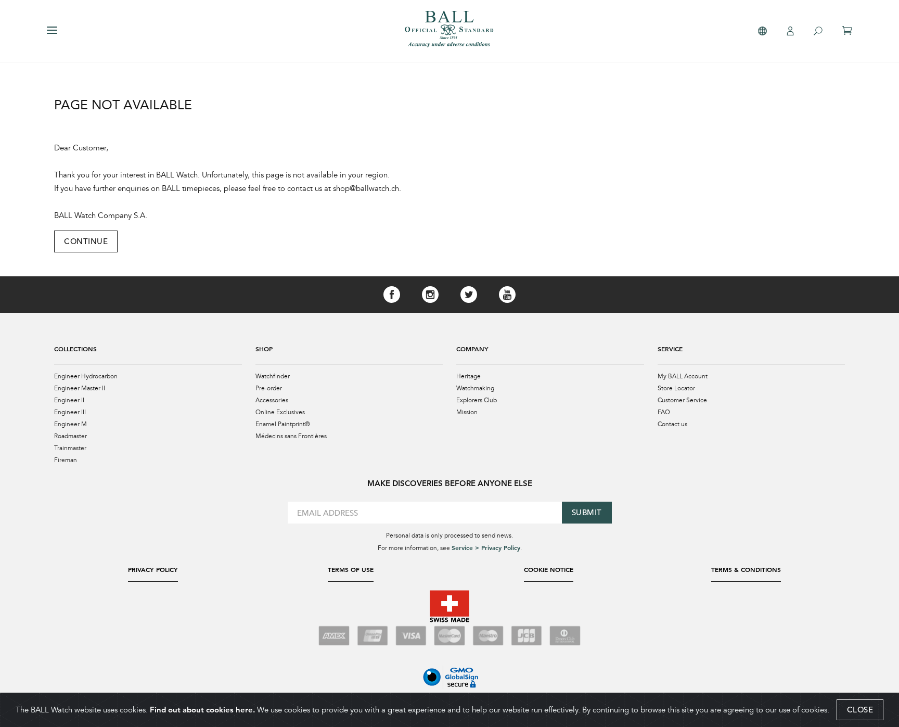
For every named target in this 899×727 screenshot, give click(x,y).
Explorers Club (476, 400)
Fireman (65, 460)
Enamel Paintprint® (282, 424)
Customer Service (682, 400)
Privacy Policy (153, 569)
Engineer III (70, 412)
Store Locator (676, 388)
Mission (467, 412)
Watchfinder (272, 376)
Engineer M (70, 424)
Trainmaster (70, 448)
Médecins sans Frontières (291, 436)
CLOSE (860, 710)
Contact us (672, 424)
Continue (86, 241)
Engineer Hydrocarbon (86, 376)
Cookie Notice (548, 569)
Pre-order (268, 388)
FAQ (664, 412)
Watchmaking (475, 388)
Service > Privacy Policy (486, 547)
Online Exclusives (280, 412)
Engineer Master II (79, 388)
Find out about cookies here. (202, 710)
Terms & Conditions (746, 569)
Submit (587, 512)
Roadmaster (70, 436)
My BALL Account (683, 376)
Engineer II (69, 400)
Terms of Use (351, 569)
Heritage (468, 376)
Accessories (271, 400)
